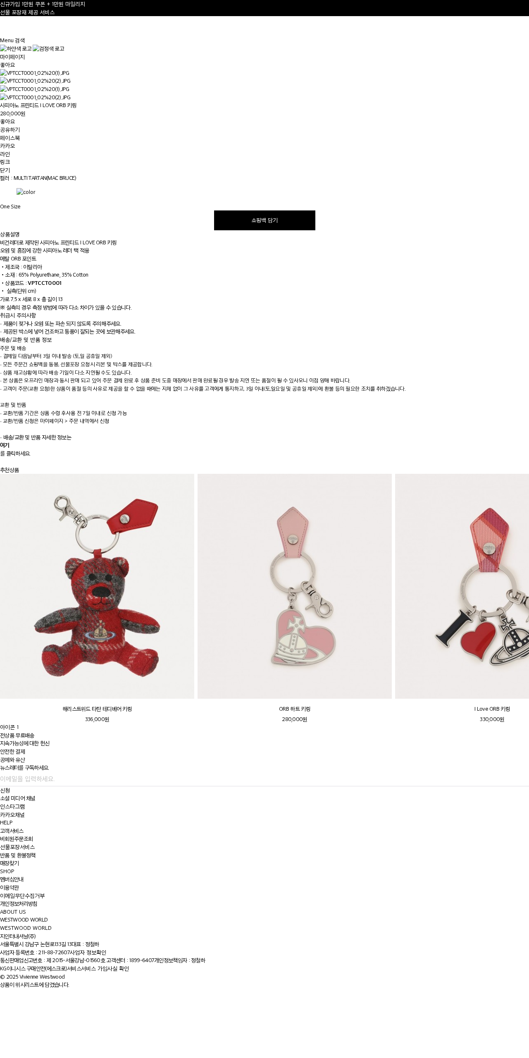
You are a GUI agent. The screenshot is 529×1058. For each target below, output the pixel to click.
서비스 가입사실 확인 (105, 968)
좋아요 (7, 64)
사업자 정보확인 (88, 952)
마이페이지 (12, 56)
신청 (5, 790)
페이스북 (10, 137)
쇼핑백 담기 (264, 220)
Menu (7, 40)
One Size (10, 206)
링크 (5, 161)
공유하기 (10, 129)
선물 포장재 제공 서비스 (27, 12)
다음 (512, 450)
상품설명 (10, 234)
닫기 (5, 170)
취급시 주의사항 (18, 315)
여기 (5, 445)
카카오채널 (12, 814)
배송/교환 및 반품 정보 (26, 339)
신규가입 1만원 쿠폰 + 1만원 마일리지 (42, 3)
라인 (5, 154)
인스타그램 (12, 806)
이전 (492, 450)
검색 (20, 40)
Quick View (97, 689)
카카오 (7, 145)
